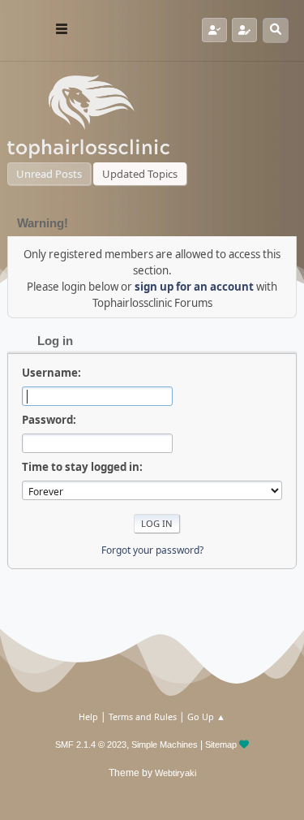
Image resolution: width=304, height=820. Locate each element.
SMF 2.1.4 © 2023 (90, 744)
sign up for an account (194, 286)
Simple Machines (164, 744)
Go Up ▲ (206, 716)
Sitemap (221, 744)
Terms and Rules (143, 716)
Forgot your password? (152, 550)
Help (88, 716)
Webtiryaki (175, 773)
